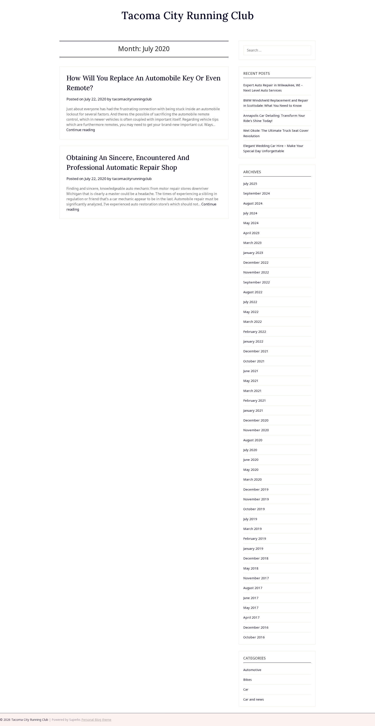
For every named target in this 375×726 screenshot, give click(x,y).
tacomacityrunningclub (132, 99)
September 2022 (256, 282)
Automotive (252, 670)
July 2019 (250, 519)
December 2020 (255, 420)
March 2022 (252, 321)
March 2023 (252, 242)
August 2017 (252, 588)
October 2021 (254, 361)
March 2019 (252, 528)
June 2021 (250, 371)
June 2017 (250, 598)
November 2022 (256, 272)
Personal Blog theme (96, 720)
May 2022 (250, 312)
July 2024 (250, 213)
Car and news (253, 699)
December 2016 (255, 627)
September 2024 (256, 193)
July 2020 (250, 450)
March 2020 (252, 479)
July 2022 (250, 302)
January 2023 (253, 252)
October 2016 (254, 637)
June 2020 (250, 459)
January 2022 (253, 341)
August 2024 (252, 203)
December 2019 (255, 489)
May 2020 (250, 469)
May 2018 (250, 568)
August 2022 (252, 292)
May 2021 (250, 380)
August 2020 (252, 440)
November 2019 (256, 499)
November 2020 (256, 430)
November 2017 (256, 578)
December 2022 (255, 262)
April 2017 (251, 617)
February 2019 (254, 538)
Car (245, 689)
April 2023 (251, 233)
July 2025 (250, 183)
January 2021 (253, 410)
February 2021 (254, 400)
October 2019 (254, 509)
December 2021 (255, 351)
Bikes (247, 679)
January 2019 (253, 548)
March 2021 (252, 390)
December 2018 (255, 558)
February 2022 (254, 331)
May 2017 (250, 607)
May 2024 (250, 223)
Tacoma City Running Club (188, 15)
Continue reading (80, 129)
